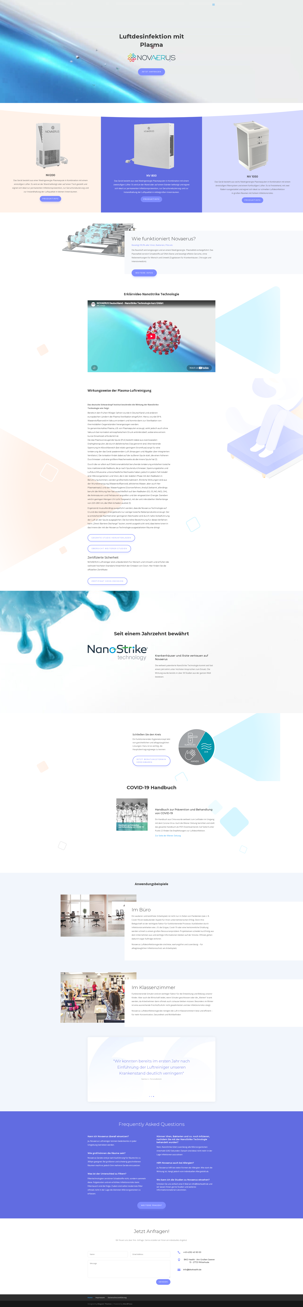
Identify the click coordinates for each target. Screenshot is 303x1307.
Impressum (100, 1297)
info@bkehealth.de (200, 1184)
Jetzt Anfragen (151, 72)
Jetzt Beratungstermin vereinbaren (151, 760)
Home (90, 1297)
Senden (163, 1282)
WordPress (127, 1304)
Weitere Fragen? (151, 1205)
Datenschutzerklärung (117, 1297)
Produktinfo (50, 199)
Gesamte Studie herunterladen (111, 538)
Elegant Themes (105, 1304)
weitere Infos (144, 273)
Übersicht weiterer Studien (109, 548)
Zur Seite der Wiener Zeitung (168, 835)
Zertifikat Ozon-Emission (107, 581)
